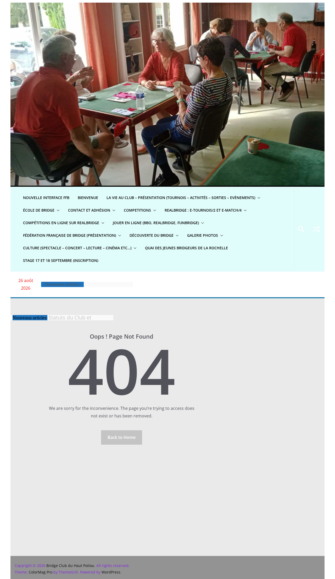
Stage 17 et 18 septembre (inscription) (60, 260)
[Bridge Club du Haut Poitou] (167, 6)
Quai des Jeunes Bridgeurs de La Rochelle (186, 247)
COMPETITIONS (137, 210)
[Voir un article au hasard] (316, 229)
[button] (257, 197)
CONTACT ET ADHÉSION (89, 210)
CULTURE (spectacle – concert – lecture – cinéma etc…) (77, 247)
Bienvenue (88, 197)
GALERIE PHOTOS (202, 235)
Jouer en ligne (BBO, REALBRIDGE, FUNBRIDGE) (156, 222)
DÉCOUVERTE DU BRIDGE (152, 235)
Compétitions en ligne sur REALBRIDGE (61, 222)
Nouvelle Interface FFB (46, 197)
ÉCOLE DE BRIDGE (38, 210)
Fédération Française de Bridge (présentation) (69, 235)
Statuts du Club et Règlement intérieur (72, 315)
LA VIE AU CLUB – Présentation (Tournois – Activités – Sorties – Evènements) (181, 197)
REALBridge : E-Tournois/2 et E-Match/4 (203, 210)
